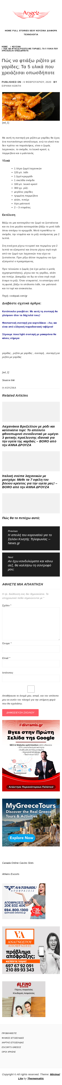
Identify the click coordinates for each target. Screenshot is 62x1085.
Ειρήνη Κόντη (11, 86)
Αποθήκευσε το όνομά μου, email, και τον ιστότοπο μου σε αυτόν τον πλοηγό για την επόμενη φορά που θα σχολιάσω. (30, 699)
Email (6, 658)
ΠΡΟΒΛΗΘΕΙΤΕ (9, 1033)
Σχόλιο (6, 605)
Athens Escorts (10, 874)
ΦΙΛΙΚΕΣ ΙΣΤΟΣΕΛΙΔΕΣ (13, 1038)
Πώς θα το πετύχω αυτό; (21, 518)
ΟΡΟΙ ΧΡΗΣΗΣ (9, 1052)
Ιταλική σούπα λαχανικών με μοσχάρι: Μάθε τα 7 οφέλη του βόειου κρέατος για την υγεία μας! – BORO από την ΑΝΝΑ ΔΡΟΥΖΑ (29, 481)
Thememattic (35, 1078)
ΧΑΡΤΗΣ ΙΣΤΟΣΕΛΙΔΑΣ (13, 1042)
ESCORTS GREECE (11, 1047)
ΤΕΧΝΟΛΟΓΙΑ (31, 34)
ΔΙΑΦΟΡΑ (52, 30)
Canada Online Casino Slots (18, 863)
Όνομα (7, 643)
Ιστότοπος (7, 672)
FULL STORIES (20, 30)
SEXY (32, 30)
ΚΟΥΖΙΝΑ (41, 30)
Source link (8, 380)
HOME (8, 30)
